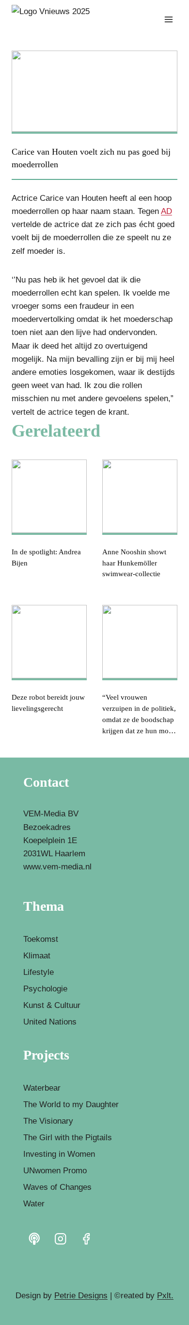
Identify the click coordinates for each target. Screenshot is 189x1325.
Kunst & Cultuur (51, 1005)
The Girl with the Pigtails (67, 1137)
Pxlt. (165, 1295)
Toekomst (40, 939)
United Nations (50, 1021)
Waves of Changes (57, 1187)
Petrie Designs (81, 1295)
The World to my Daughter (71, 1104)
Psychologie (45, 988)
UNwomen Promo (55, 1170)
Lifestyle (38, 972)
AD (166, 211)
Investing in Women (59, 1154)
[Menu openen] (168, 19)
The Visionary (48, 1121)
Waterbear (42, 1088)
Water (34, 1203)
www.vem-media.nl (57, 866)
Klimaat (36, 955)
